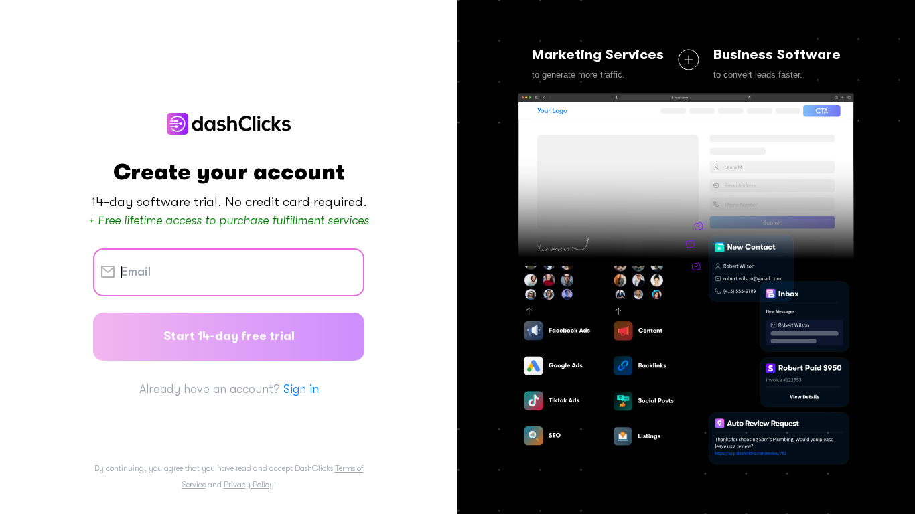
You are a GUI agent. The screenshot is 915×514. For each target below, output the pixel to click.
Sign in (301, 389)
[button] (685, 281)
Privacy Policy (249, 484)
